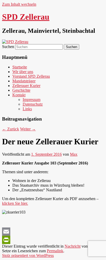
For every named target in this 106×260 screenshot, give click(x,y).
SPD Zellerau (25, 16)
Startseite (19, 67)
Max (73, 154)
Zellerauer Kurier (26, 85)
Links (27, 109)
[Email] (53, 231)
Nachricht (73, 246)
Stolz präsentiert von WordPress (28, 255)
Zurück (10, 129)
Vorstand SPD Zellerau (31, 76)
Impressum (31, 99)
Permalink (55, 251)
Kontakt (18, 95)
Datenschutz (33, 104)
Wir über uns (22, 71)
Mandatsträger (24, 81)
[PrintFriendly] (53, 240)
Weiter (28, 129)
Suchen (8, 46)
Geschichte (21, 90)
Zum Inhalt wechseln (19, 4)
